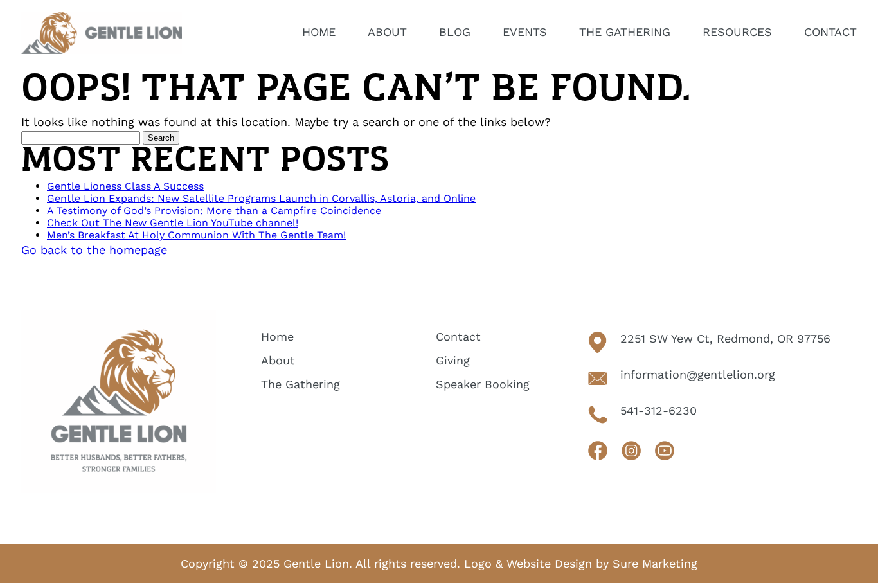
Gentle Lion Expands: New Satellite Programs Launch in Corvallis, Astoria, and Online (261, 198)
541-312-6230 (658, 410)
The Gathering (300, 384)
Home (277, 336)
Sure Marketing (655, 563)
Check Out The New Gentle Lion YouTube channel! (172, 223)
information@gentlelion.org (697, 374)
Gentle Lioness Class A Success (125, 186)
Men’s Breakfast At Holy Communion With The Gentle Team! (196, 235)
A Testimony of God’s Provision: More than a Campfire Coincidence (214, 210)
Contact (458, 336)
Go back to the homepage (94, 249)
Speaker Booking (483, 384)
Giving (453, 360)
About (278, 360)
